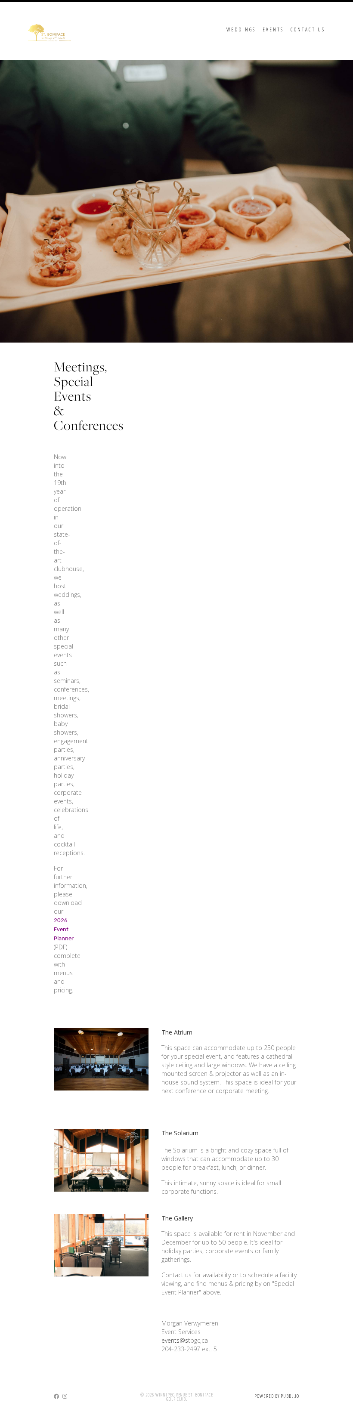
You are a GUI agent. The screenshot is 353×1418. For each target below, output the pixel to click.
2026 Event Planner (64, 930)
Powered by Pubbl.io (276, 1396)
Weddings (241, 29)
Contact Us (308, 29)
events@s (174, 1340)
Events (273, 29)
